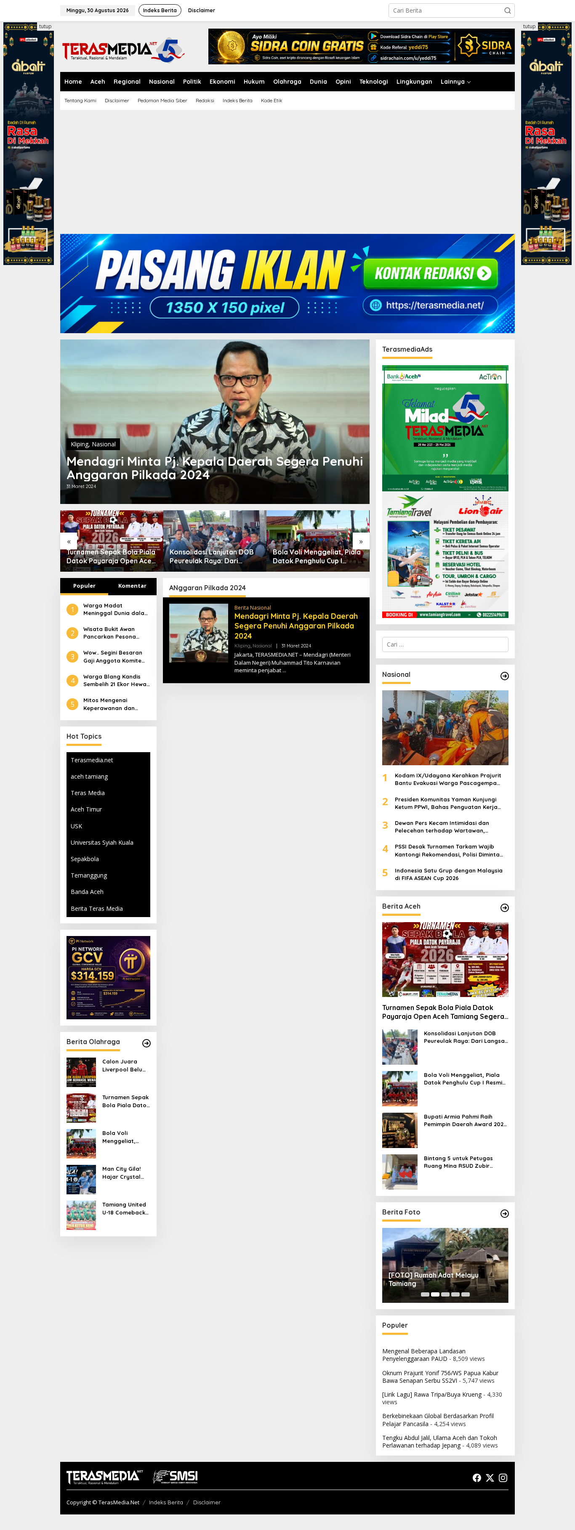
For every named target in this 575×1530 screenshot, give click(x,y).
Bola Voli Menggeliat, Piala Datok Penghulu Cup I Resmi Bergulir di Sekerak (214, 556)
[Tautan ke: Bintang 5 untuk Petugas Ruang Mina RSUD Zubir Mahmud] (400, 1171)
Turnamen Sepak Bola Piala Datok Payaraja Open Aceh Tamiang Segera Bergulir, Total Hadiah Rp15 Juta (125, 1101)
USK (76, 826)
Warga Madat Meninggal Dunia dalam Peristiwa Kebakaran (116, 609)
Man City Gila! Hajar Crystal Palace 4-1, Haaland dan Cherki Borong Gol (317, 556)
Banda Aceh (87, 892)
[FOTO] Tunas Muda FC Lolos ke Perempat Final (440, 1279)
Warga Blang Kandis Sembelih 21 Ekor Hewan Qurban (116, 680)
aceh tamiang (89, 776)
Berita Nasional (252, 607)
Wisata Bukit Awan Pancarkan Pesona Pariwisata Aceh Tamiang (109, 633)
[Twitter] (489, 1477)
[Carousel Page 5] (465, 1294)
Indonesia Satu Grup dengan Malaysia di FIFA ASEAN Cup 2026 (449, 874)
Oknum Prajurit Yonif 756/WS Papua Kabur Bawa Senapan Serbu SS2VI (440, 1376)
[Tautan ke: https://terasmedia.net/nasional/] (505, 676)
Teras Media (88, 793)
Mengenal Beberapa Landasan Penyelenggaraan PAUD (424, 1355)
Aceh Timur (86, 809)
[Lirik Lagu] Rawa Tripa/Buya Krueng (432, 1394)
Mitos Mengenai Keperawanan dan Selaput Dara (109, 704)
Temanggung (89, 875)
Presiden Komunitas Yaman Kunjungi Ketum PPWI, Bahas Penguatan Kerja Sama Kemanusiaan (446, 803)
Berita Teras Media (97, 908)
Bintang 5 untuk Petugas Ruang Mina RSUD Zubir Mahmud (458, 1162)
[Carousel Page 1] (425, 1294)
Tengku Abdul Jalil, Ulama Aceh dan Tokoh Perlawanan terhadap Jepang (439, 1441)
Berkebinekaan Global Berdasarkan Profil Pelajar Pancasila (438, 1419)
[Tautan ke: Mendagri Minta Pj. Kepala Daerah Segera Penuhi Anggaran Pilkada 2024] (215, 421)
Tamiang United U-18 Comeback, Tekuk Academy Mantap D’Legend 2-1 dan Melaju (126, 1208)
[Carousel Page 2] (435, 1294)
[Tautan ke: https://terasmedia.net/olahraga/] (146, 1043)
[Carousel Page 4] (455, 1294)
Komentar (132, 585)
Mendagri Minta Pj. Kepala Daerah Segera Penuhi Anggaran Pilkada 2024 (215, 467)
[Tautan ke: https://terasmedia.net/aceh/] (505, 908)
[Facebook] (476, 1477)
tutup (45, 26)
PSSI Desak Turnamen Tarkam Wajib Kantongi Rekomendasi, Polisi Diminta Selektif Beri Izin (447, 850)
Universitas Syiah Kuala (102, 842)
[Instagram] (503, 1477)
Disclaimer (207, 1502)
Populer (84, 585)
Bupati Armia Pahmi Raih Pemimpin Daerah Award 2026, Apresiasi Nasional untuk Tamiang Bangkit (466, 1120)
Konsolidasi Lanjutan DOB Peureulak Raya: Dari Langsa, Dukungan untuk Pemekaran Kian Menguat (109, 556)
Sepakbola (85, 859)
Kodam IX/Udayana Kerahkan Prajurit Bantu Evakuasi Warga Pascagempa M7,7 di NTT (448, 779)
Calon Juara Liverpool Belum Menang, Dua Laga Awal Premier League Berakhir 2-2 (124, 1065)
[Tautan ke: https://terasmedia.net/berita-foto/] (505, 1214)
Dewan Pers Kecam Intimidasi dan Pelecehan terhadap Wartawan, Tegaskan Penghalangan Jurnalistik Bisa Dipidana (451, 826)
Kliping (79, 444)
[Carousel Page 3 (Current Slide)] (445, 1294)
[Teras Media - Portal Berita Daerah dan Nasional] (123, 49)
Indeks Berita (166, 1502)
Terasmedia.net (92, 760)
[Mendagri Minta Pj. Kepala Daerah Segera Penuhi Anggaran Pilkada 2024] (284, 670)
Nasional (104, 444)
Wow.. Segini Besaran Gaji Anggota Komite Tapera (112, 656)
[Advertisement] (287, 175)
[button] (507, 10)
